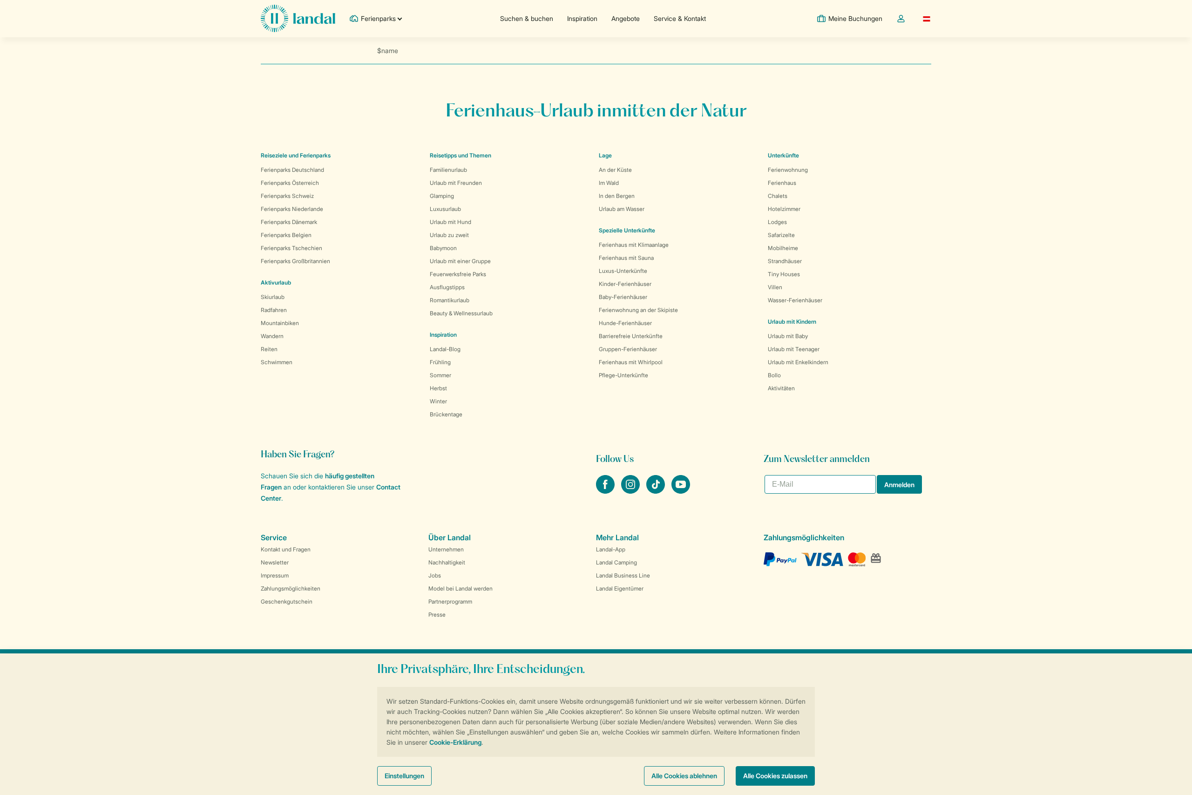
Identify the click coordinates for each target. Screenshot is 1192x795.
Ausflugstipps (447, 287)
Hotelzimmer (784, 208)
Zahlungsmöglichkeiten (290, 588)
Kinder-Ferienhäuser (625, 283)
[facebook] (606, 491)
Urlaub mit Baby (788, 336)
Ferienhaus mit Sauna (626, 257)
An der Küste (615, 169)
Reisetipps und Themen (460, 155)
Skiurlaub (272, 296)
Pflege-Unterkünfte (623, 375)
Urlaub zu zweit (449, 234)
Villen (775, 287)
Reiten (269, 349)
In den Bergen (617, 195)
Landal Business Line (623, 575)
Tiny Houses (784, 274)
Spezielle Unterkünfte (627, 230)
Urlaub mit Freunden (456, 182)
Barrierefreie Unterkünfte (631, 336)
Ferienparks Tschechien (291, 248)
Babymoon (443, 248)
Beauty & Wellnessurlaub (461, 313)
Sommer (440, 375)
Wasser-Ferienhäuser (795, 300)
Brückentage (446, 414)
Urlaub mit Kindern (792, 321)
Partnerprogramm (450, 601)
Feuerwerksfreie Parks (458, 274)
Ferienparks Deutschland (292, 169)
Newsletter (275, 562)
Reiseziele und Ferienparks (296, 155)
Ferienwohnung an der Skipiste (638, 309)
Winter (438, 401)
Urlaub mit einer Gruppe (460, 261)
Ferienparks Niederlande (292, 208)
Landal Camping (616, 562)
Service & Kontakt (680, 18)
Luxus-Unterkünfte (623, 270)
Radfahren (274, 309)
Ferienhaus (782, 182)
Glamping (442, 195)
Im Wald (609, 182)
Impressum (275, 575)
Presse (437, 614)
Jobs (434, 575)
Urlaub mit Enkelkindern (798, 362)
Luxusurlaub (445, 208)
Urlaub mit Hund (450, 221)
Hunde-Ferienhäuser (625, 322)
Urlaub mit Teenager (794, 349)
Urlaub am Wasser (621, 208)
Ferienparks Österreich (290, 182)
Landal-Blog (445, 349)
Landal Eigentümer (619, 588)
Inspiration (582, 18)
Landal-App (610, 549)
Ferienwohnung (788, 169)
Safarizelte (781, 234)
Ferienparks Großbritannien (295, 261)
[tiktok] (656, 491)
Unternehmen (446, 549)
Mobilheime (783, 248)
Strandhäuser (785, 261)
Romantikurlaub (449, 300)
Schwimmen (276, 362)
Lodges (777, 221)
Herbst (438, 388)
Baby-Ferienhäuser (623, 296)
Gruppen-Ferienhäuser (628, 349)
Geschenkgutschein (286, 601)
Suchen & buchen (526, 18)
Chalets (777, 195)
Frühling (440, 362)
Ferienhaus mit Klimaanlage (634, 244)
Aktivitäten (781, 388)
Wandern (272, 336)
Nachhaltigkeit (446, 562)
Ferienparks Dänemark (289, 221)
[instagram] (631, 491)
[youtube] (680, 491)
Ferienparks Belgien (286, 234)
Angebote (625, 18)
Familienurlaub (448, 169)
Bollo (774, 375)
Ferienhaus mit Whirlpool (631, 362)
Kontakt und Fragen (286, 549)
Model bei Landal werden (460, 588)
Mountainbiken (280, 322)
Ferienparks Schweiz (287, 195)
